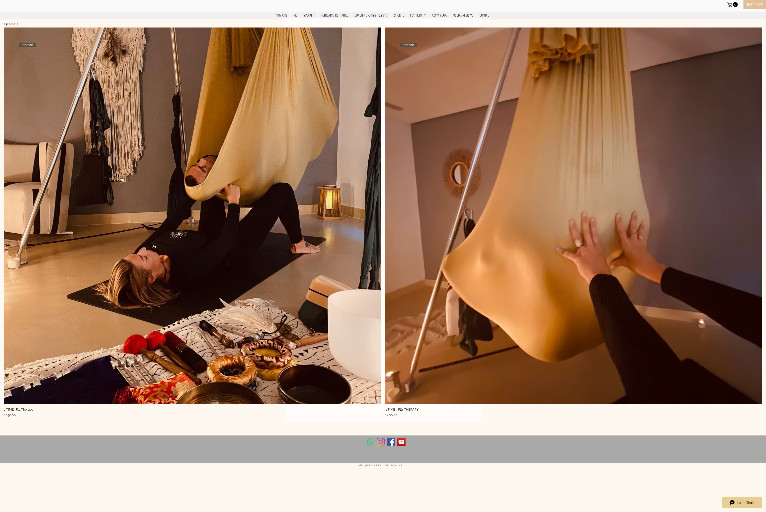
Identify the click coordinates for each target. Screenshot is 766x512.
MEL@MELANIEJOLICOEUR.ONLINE (380, 465)
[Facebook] (391, 442)
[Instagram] (381, 442)
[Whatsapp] (370, 442)
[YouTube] (401, 442)
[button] (733, 4)
